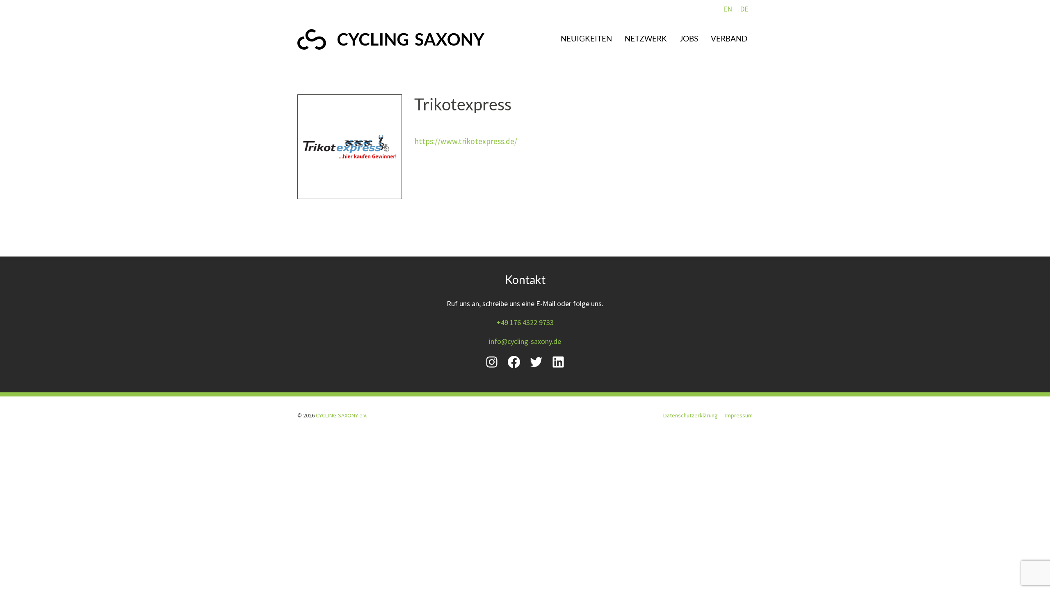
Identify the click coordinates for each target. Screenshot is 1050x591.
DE (744, 9)
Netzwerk (646, 38)
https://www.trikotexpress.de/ (465, 141)
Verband (729, 38)
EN (727, 9)
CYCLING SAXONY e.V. (341, 415)
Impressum (739, 415)
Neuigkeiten (586, 38)
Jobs (689, 38)
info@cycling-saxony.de (525, 341)
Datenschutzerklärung (690, 415)
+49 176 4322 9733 (525, 322)
